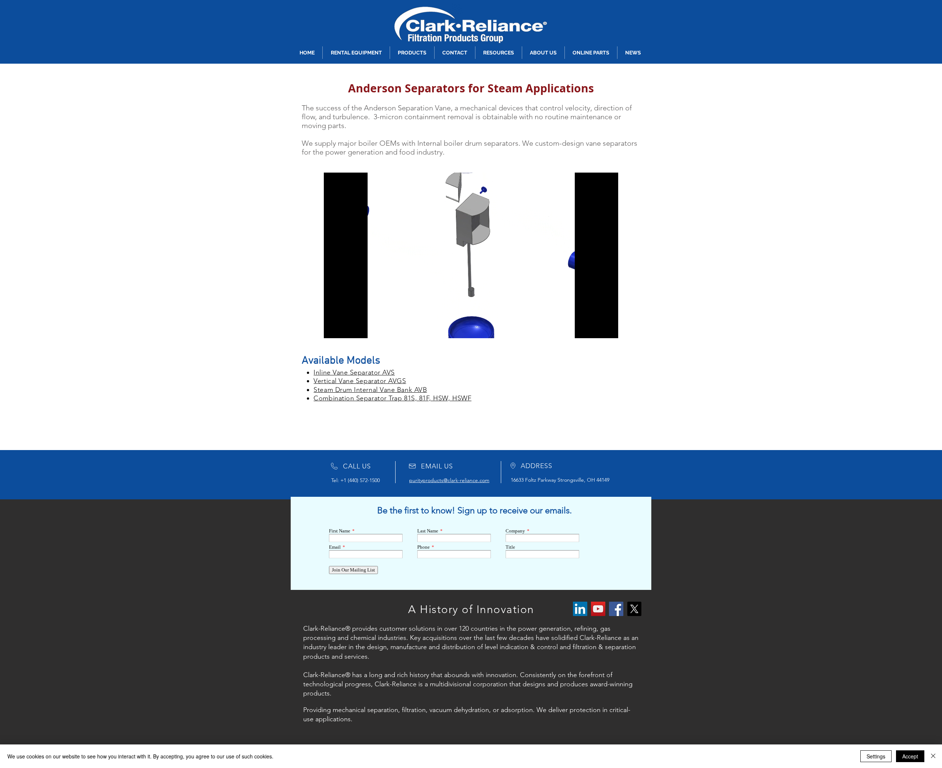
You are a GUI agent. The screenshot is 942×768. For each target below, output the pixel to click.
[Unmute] (346, 328)
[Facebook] (616, 609)
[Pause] (333, 328)
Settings (876, 756)
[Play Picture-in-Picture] (596, 328)
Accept (910, 756)
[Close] (933, 756)
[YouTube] (598, 609)
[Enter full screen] (608, 328)
